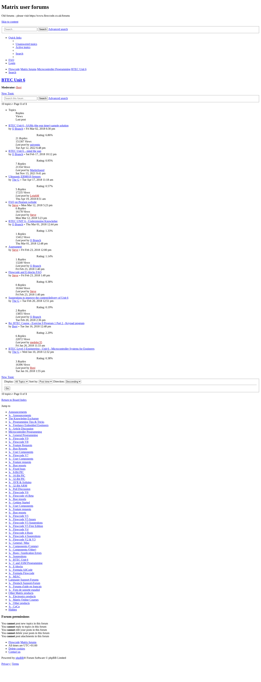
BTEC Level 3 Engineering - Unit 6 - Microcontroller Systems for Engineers (51, 348)
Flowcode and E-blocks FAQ (25, 272)
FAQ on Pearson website (23, 202)
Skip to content (9, 21)
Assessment (15, 246)
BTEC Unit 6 (13, 80)
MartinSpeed (37, 170)
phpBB (20, 657)
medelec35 (36, 342)
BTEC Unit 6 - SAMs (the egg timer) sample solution (39, 125)
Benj (18, 87)
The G (15, 179)
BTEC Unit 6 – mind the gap (25, 151)
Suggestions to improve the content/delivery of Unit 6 (38, 297)
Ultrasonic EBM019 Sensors (25, 176)
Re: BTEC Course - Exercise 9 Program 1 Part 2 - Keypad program (46, 323)
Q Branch (17, 128)
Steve (15, 205)
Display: (9, 381)
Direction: (59, 381)
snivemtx (35, 144)
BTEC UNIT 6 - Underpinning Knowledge (33, 221)
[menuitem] (26, 44)
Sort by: (34, 381)
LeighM (34, 195)
